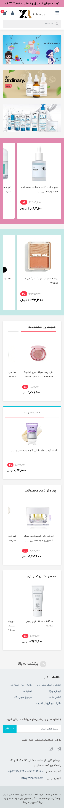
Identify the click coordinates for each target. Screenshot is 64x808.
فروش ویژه (55, 691)
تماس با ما (55, 697)
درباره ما (27, 691)
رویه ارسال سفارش (21, 685)
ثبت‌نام (10, 729)
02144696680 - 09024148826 (25, 772)
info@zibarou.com (32, 778)
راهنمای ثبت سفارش (49, 685)
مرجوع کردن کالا (23, 697)
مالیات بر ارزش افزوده (48, 703)
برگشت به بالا (28, 663)
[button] (7, 13)
